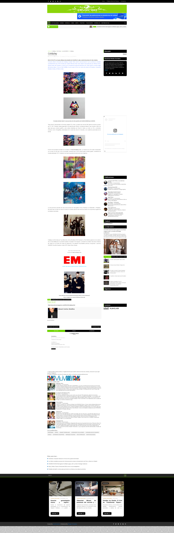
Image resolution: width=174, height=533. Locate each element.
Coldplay (54, 51)
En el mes (115, 256)
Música (67, 23)
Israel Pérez (110, 197)
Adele (49, 434)
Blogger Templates (72, 524)
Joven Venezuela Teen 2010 (117, 259)
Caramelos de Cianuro (92, 432)
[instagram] (60, 1)
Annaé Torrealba (65, 432)
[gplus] (112, 73)
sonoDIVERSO (65, 51)
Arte (76, 23)
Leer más (54, 513)
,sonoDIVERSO (73, 56)
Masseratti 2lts (59, 420)
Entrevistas (105, 23)
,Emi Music (67, 56)
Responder (53, 348)
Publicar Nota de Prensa (113, 1)
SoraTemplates (56, 524)
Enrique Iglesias (70, 434)
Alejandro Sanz (59, 383)
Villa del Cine (59, 411)
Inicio (103, 1)
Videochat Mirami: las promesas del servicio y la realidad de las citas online (86, 502)
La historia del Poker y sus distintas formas (116, 181)
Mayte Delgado (90, 434)
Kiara (56, 432)
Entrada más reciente (53, 326)
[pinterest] (53, 1)
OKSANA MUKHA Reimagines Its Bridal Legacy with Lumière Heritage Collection (96, 26)
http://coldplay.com (76, 149)
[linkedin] (116, 73)
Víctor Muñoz (59, 402)
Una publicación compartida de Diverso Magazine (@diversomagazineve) (120, 148)
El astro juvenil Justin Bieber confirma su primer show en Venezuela (117, 271)
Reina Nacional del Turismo (114, 192)
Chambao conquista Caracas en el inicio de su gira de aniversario (64, 458)
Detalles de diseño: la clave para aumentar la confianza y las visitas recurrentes (67, 469)
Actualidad (55, 23)
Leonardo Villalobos (78, 432)
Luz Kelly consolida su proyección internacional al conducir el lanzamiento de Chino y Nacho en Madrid (73, 461)
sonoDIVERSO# (67, 299)
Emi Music (59, 51)
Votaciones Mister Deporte (117, 265)
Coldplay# (53, 299)
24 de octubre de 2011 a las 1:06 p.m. (58, 337)
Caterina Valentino (58, 434)
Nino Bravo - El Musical (113, 202)
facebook (91, 330)
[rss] (55, 1)
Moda (62, 23)
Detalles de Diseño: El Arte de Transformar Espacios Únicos (112, 502)
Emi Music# (60, 299)
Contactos (123, 1)
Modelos (97, 23)
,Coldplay (63, 56)
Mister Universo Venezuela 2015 (115, 212)
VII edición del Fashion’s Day (63, 392)
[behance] (58, 1)
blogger (56, 330)
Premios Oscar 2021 (112, 187)
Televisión (89, 23)
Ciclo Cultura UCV (112, 207)
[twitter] (51, 1)
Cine (72, 23)
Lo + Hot (107, 256)
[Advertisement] (87, 38)
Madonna (50, 432)
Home (49, 51)
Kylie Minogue (81, 434)
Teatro (82, 23)
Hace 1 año (122, 256)
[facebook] (48, 1)
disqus (74, 330)
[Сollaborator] (102, 16)
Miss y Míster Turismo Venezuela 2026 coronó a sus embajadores (64, 466)
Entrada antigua (96, 326)
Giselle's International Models (118, 275)
